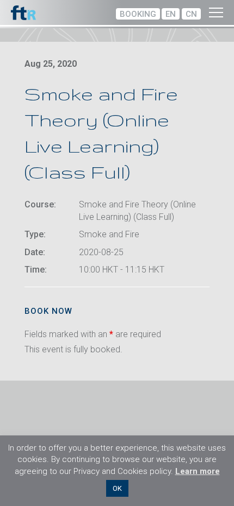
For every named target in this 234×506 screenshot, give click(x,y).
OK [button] (117, 488)
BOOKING (138, 14)
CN (191, 14)
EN (170, 14)
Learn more (197, 471)
